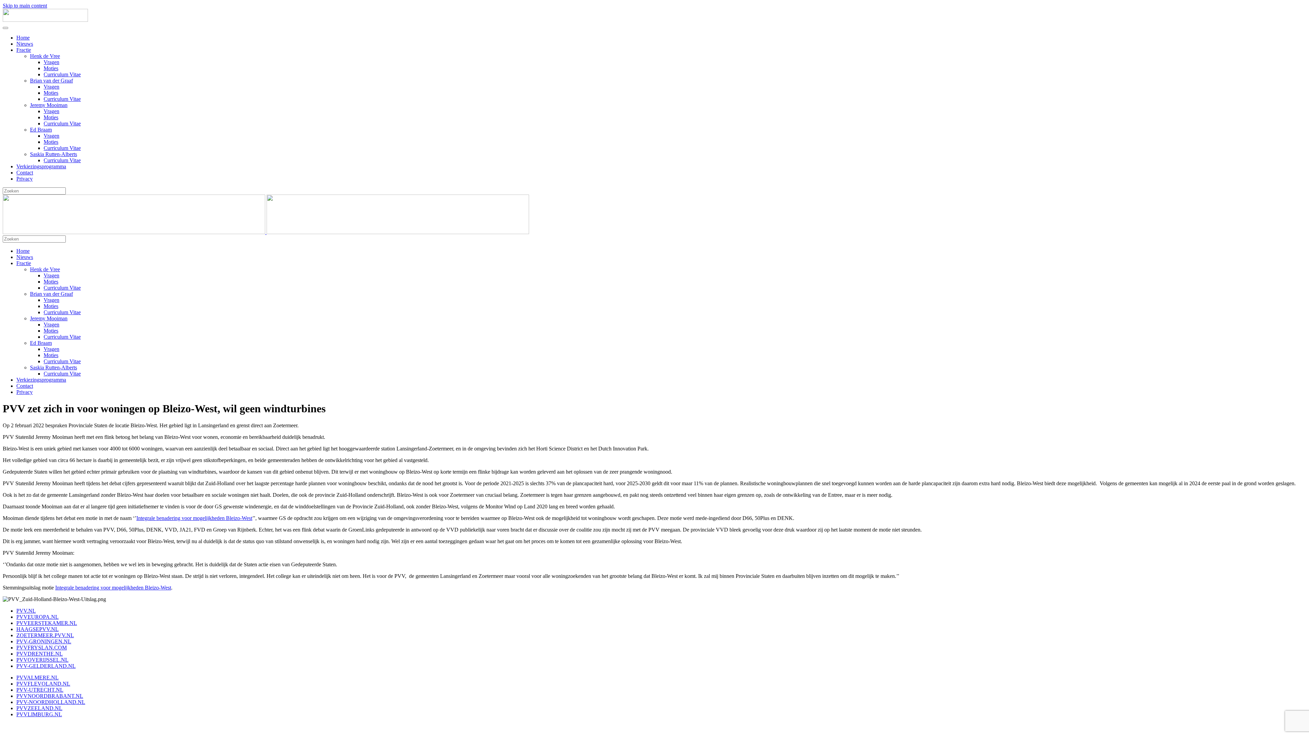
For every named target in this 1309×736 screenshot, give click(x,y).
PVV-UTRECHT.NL (39, 690)
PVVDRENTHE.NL (39, 654)
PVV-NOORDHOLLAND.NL (50, 702)
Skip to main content (25, 6)
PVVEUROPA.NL (37, 617)
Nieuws (24, 44)
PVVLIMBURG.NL (39, 714)
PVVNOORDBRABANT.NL (49, 696)
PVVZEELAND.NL (39, 708)
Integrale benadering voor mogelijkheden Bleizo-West (194, 518)
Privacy (24, 179)
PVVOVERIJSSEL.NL (42, 660)
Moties (51, 68)
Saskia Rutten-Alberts (53, 154)
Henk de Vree (45, 56)
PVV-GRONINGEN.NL (43, 641)
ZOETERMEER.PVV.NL (45, 635)
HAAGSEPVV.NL (37, 629)
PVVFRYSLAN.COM (41, 647)
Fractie (23, 50)
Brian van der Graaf (51, 80)
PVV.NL (26, 611)
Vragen (51, 62)
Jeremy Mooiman (48, 105)
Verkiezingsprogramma (41, 166)
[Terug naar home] (45, 20)
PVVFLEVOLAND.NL (43, 684)
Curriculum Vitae (62, 74)
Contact (24, 172)
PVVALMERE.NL (37, 677)
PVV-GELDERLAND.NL (46, 666)
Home (23, 38)
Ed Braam (41, 130)
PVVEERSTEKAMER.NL (46, 623)
